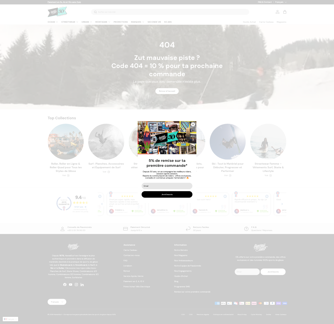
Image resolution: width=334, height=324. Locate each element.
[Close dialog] (193, 124)
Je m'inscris (167, 194)
